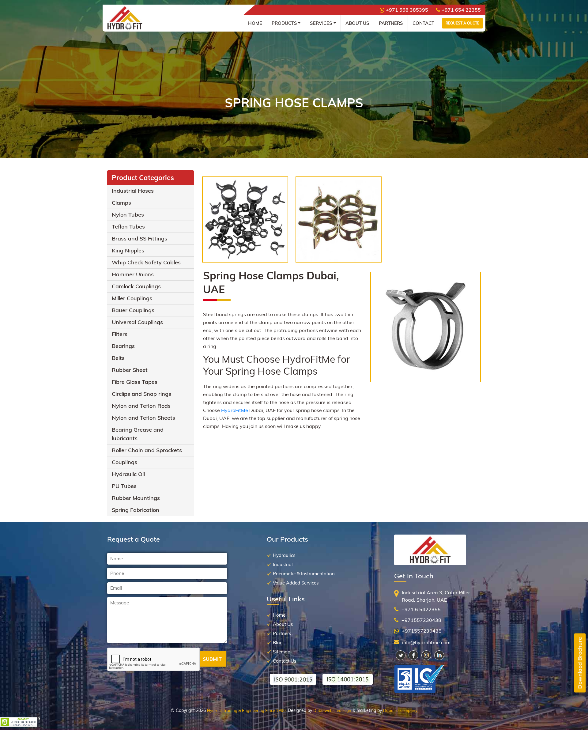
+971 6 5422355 (421, 609)
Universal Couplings (137, 322)
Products (284, 23)
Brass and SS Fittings (139, 238)
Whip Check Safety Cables (146, 262)
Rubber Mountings (136, 497)
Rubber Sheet (130, 369)
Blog (278, 642)
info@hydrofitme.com (426, 642)
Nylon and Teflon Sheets (143, 417)
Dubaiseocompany (400, 710)
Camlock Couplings (136, 286)
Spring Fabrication (135, 509)
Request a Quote (462, 23)
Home (255, 23)
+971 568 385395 (407, 10)
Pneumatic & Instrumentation (304, 574)
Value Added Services (295, 583)
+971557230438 (421, 620)
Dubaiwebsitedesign (332, 710)
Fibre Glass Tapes (134, 381)
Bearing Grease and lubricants (138, 434)
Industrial (283, 564)
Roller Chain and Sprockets (147, 450)
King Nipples (128, 250)
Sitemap (281, 652)
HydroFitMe (234, 410)
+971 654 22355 (461, 10)
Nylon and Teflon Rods (141, 405)
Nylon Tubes (128, 214)
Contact (423, 23)
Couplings (124, 462)
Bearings (123, 346)
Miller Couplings (132, 298)
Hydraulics (284, 555)
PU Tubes (124, 486)
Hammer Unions (133, 274)
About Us (357, 23)
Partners (391, 23)
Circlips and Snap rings (141, 393)
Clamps (121, 202)
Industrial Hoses (133, 190)
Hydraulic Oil (128, 474)
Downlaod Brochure (579, 663)
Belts (118, 357)
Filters (119, 334)
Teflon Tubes (128, 226)
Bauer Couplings (133, 310)
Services (321, 23)
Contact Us (284, 661)
